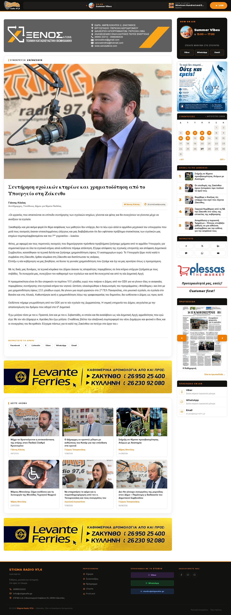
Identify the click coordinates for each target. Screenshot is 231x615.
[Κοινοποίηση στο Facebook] (186, 246)
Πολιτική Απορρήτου (199, 610)
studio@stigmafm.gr (153, 591)
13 (202, 138)
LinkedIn (36, 345)
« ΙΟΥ (181, 159)
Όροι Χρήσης (216, 610)
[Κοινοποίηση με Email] (218, 253)
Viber (48, 345)
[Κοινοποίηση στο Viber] (186, 253)
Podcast (90, 593)
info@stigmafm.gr (22, 593)
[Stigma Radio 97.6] (12, 5)
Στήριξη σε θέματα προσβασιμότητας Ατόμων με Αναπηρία (209, 176)
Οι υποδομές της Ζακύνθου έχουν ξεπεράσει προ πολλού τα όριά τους (209, 188)
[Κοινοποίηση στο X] (202, 246)
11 (188, 138)
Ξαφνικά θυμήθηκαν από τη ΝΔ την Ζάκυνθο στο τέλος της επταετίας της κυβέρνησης (210, 211)
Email (74, 345)
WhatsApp (61, 345)
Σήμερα (89, 574)
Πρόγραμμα (91, 584)
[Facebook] (181, 575)
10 (180, 138)
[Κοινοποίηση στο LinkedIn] (218, 246)
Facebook (15, 345)
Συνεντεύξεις (92, 579)
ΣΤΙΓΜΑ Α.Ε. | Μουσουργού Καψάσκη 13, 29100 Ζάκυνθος (39, 598)
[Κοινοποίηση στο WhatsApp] (202, 253)
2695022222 (19, 589)
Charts (89, 588)
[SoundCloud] (194, 575)
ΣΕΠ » (222, 159)
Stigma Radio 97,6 (25, 608)
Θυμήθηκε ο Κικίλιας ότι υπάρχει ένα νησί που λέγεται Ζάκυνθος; (209, 200)
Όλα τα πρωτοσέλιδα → (214, 374)
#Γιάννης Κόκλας (132, 204)
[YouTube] (188, 575)
